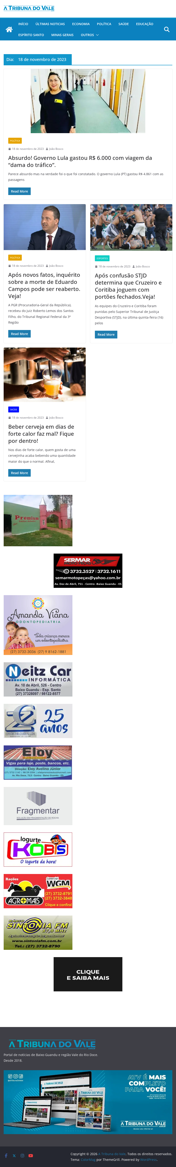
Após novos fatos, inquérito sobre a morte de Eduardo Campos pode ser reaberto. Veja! (44, 285)
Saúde (123, 24)
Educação (144, 24)
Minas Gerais (62, 35)
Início (23, 24)
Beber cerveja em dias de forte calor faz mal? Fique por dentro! (41, 433)
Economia (81, 24)
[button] (96, 35)
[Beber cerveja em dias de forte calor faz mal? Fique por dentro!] (45, 375)
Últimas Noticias (50, 24)
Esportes (102, 258)
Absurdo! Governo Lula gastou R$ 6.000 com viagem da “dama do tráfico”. (80, 161)
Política (104, 24)
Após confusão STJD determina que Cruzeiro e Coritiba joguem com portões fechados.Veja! (128, 286)
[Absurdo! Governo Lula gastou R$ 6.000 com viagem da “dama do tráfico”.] (88, 101)
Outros (87, 35)
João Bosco (56, 149)
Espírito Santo (31, 35)
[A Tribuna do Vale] (9, 29)
